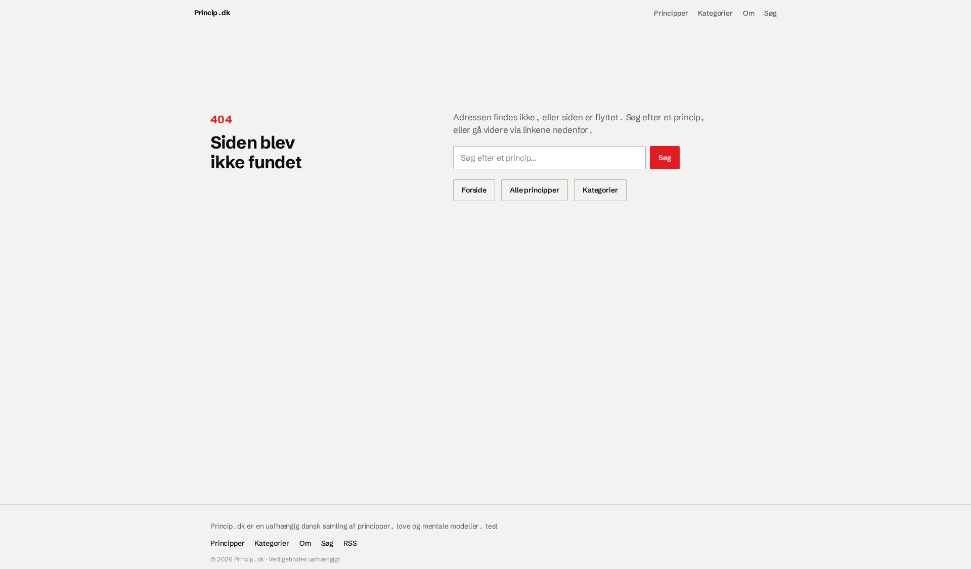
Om (749, 13)
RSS (350, 543)
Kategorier (715, 13)
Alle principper (534, 190)
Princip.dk (212, 12)
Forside (474, 190)
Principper (671, 13)
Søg (770, 13)
